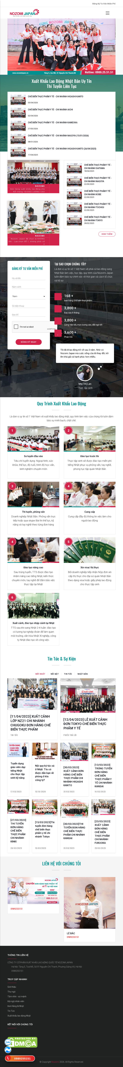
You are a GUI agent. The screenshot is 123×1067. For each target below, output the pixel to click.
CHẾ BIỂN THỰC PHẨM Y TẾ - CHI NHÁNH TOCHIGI (98, 206)
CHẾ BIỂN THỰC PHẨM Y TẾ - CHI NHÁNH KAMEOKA (52, 122)
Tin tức (68, 674)
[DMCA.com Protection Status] (22, 1039)
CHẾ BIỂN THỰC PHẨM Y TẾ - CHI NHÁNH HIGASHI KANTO (55, 96)
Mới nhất (40, 674)
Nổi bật (55, 674)
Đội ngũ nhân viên (16, 1001)
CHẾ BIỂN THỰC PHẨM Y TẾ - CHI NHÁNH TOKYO (98, 219)
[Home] (24, 12)
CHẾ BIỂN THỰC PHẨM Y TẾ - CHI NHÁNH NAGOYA (98, 180)
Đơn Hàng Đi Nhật (16, 1006)
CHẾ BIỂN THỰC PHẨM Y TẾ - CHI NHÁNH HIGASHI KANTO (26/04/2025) (62, 148)
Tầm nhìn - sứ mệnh (17, 996)
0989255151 (17, 971)
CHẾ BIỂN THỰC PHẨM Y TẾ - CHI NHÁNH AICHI (50, 109)
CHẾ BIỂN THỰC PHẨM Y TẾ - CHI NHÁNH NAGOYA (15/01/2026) (58, 135)
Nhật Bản (83, 674)
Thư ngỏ (11, 991)
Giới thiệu (12, 987)
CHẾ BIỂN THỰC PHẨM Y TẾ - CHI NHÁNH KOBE (98, 193)
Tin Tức (11, 1011)
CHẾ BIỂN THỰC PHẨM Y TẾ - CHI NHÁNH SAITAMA (98, 166)
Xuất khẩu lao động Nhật (19, 1016)
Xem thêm (107, 234)
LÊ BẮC (71, 933)
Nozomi (55, 1062)
